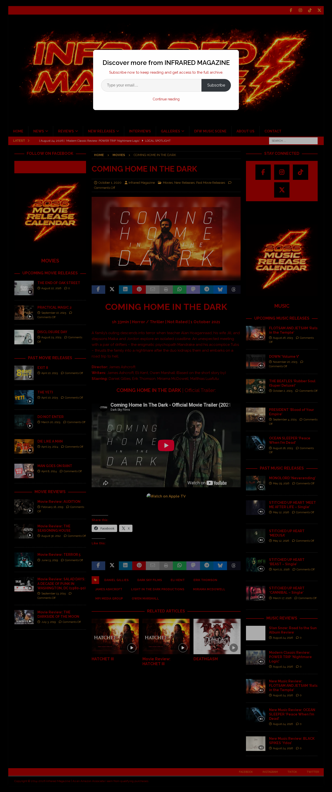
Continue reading (166, 99)
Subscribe (216, 85)
